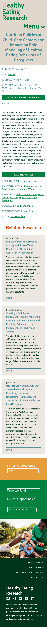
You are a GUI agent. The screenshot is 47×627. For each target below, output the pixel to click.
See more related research (23, 97)
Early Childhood (25, 205)
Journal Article (28, 211)
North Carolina (17, 216)
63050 (11, 74)
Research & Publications (29, 572)
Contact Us (36, 577)
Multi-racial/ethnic (17, 189)
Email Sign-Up (35, 562)
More (9, 298)
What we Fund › (17, 490)
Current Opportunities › (22, 499)
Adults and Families (26, 181)
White (31, 189)
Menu (32, 26)
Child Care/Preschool (26, 194)
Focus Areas (36, 567)
